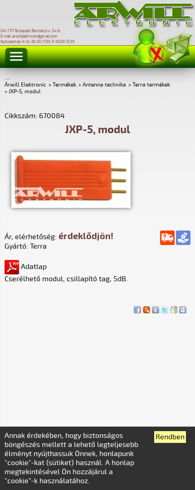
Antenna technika (104, 85)
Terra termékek (151, 85)
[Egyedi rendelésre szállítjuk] (167, 238)
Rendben (170, 437)
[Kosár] (178, 47)
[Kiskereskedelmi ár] (183, 238)
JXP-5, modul (25, 91)
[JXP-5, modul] (71, 205)
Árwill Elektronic (25, 85)
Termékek (64, 85)
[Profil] (149, 47)
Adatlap (33, 266)
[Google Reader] (173, 307)
